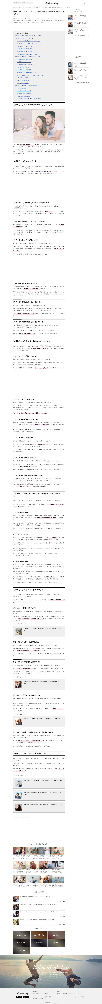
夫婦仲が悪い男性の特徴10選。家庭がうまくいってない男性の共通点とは (80, 17)
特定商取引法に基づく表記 (38, 998)
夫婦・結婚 (32, 7)
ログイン (85, 3)
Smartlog (15, 7)
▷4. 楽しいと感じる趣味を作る (24, 96)
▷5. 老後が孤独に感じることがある (26, 51)
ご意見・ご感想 (48, 996)
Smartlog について (37, 993)
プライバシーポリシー (49, 995)
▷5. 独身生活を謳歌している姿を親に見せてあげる (29, 99)
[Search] (32, 2)
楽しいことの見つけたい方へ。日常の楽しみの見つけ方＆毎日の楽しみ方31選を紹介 (38, 912)
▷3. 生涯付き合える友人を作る (24, 93)
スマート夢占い (60, 995)
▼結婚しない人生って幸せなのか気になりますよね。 (28, 35)
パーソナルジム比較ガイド (78, 996)
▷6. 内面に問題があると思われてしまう (27, 54)
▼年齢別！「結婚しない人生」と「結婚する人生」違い (29, 75)
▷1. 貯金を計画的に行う (23, 88)
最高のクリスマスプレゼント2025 (64, 993)
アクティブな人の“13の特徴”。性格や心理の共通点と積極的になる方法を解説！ (37, 919)
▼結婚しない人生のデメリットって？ (24, 38)
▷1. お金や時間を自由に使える (24, 59)
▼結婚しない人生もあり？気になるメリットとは (27, 56)
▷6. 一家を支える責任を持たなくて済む (27, 72)
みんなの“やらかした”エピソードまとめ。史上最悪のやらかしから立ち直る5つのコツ (38, 904)
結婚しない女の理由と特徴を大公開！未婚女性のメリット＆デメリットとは (80, 70)
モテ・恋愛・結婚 (23, 7)
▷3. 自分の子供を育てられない (24, 46)
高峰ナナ (15, 16)
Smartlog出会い (76, 993)
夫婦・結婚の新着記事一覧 (83, 82)
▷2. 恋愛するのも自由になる (24, 62)
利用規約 (46, 993)
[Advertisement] (25, 828)
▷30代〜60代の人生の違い (23, 80)
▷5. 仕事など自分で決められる (24, 70)
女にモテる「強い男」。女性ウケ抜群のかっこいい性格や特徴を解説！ (80, 64)
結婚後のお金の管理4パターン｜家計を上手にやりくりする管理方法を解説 (81, 77)
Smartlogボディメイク (77, 995)
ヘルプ (34, 996)
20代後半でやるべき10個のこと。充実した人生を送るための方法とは (35, 896)
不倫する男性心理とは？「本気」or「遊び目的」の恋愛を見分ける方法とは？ (80, 23)
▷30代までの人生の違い (23, 77)
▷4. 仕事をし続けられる (23, 67)
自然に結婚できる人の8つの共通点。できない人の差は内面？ (81, 29)
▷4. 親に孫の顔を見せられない (24, 49)
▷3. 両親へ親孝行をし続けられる (25, 64)
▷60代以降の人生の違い (23, 83)
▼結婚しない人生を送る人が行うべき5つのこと (27, 85)
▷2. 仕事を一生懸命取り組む (24, 91)
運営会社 (35, 995)
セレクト (59, 996)
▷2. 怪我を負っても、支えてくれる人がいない (28, 43)
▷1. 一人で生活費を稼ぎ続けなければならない (28, 41)
